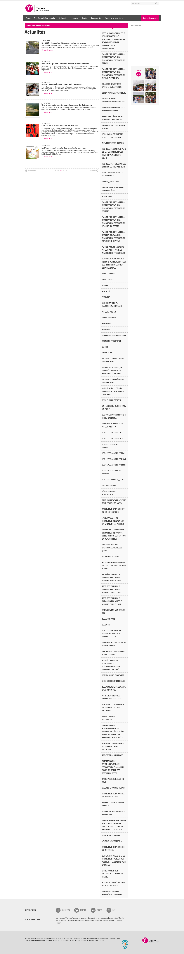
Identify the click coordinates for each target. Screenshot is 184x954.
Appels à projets (109, 312)
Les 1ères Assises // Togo (113, 480)
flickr (99, 910)
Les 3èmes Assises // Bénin (114, 465)
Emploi (52, 938)
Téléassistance (108, 619)
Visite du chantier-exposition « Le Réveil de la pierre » (113, 874)
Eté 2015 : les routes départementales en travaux (63, 43)
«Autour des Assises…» (112, 841)
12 (64, 171)
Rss (113, 910)
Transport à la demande (112, 755)
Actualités (106, 291)
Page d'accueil (150, 940)
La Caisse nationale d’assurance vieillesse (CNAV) (112, 548)
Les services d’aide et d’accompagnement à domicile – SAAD (111, 634)
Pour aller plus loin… (111, 835)
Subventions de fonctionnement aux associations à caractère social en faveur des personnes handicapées (113, 731)
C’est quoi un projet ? (111, 400)
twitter (83, 910)
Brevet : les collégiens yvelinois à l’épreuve (61, 84)
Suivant (93, 171)
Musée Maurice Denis (76, 920)
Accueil (28, 18)
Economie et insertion (112, 18)
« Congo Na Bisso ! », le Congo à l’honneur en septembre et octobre (112, 371)
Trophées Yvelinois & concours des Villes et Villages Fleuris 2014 (112, 601)
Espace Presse (30, 938)
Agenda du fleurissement (113, 675)
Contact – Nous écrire (64, 938)
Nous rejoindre (108, 274)
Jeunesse (74, 18)
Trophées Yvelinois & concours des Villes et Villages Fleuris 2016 (112, 589)
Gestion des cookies (112, 938)
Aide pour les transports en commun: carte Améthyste (113, 746)
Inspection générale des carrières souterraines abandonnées (95, 918)
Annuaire (106, 297)
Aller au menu (28, 2)
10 (58, 171)
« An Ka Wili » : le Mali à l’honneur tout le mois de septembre (113, 391)
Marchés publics (43, 938)
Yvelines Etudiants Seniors (114, 788)
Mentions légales (80, 938)
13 (67, 171)
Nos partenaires (109, 485)
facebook (66, 910)
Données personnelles (95, 938)
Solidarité (62, 18)
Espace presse (108, 280)
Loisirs (84, 18)
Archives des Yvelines (64, 918)
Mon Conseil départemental (44, 18)
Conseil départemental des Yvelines (37, 8)
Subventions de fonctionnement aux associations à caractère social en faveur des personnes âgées (113, 767)
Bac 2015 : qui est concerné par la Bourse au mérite (65, 64)
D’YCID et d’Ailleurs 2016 (113, 439)
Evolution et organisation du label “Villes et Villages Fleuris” (114, 565)
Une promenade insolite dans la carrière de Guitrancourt (67, 105)
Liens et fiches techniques (113, 681)
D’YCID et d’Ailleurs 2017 (113, 433)
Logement (106, 625)
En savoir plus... (47, 50)
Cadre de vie (95, 18)
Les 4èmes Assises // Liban (114, 459)
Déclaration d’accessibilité (114, 93)
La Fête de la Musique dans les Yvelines (59, 126)
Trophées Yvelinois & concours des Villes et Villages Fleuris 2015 (112, 577)
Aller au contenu (41, 2)
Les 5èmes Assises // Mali (113, 453)
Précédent (32, 171)
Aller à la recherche (56, 2)
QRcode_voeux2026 (110, 182)
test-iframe (107, 196)
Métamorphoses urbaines (113, 143)
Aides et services (150, 18)
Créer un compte (109, 318)
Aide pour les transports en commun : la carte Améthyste (113, 708)
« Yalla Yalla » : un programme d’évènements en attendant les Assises (113, 521)
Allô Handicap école (110, 557)
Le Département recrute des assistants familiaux (63, 148)
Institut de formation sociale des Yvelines (99, 920)
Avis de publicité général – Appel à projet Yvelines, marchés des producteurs (113, 250)
